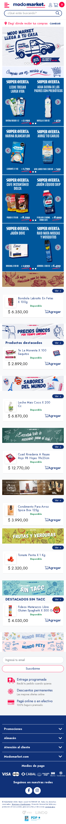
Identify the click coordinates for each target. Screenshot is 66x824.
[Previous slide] (8, 46)
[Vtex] (27, 812)
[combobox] (35, 13)
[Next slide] (58, 102)
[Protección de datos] (35, 818)
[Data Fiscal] (26, 818)
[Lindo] (41, 812)
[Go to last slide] (8, 102)
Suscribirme (33, 668)
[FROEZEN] (33, 46)
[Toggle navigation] (6, 5)
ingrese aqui (50, 806)
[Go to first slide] (58, 46)
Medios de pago (33, 766)
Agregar (54, 311)
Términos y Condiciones (21, 804)
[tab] (25, 63)
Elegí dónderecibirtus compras (34, 23)
